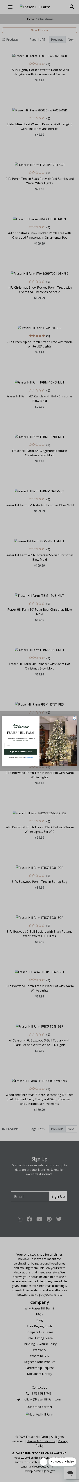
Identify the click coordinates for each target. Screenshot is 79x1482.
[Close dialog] (74, 718)
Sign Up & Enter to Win (21, 751)
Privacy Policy (29, 757)
